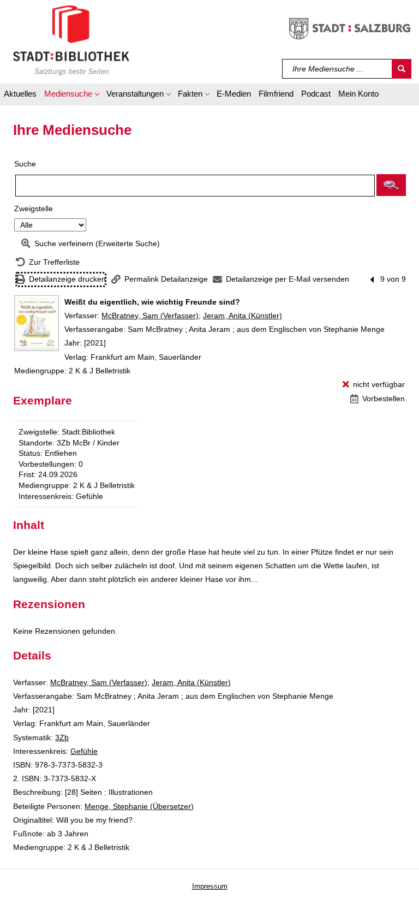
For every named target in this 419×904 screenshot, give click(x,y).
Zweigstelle (33, 208)
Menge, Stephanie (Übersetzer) (139, 806)
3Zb (62, 737)
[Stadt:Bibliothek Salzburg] (71, 39)
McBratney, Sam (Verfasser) (150, 315)
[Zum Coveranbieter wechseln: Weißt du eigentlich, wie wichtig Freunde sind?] (36, 323)
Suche (25, 163)
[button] (71, 95)
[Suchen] (401, 69)
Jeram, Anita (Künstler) (242, 315)
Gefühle (84, 751)
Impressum (210, 886)
